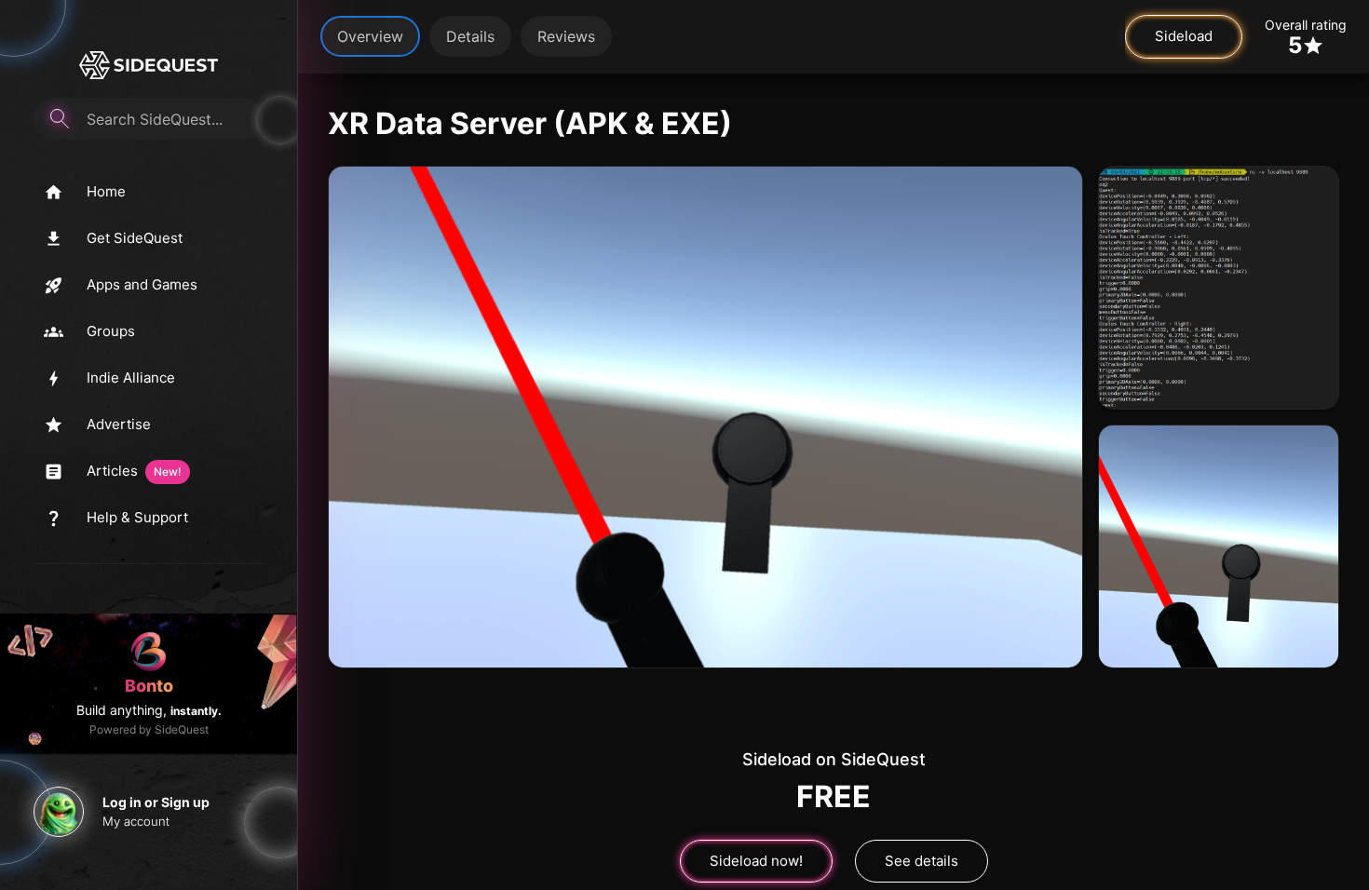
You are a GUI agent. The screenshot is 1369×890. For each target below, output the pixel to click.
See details (921, 861)
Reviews (566, 36)
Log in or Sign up (156, 802)
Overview (370, 36)
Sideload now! (756, 861)
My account (135, 821)
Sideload (1184, 36)
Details (470, 36)
